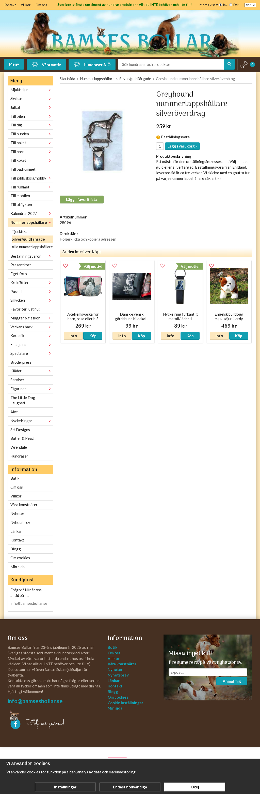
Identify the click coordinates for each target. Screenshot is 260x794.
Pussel (16, 291)
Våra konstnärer (24, 504)
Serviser (17, 379)
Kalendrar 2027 (23, 213)
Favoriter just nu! (25, 309)
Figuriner (18, 388)
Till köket (18, 160)
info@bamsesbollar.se (28, 603)
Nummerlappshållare (28, 222)
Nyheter (17, 513)
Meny (14, 64)
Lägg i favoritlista (81, 199)
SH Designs (20, 429)
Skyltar (16, 98)
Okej (195, 787)
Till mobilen (20, 195)
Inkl (225, 5)
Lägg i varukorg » (182, 146)
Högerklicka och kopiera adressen (88, 239)
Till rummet (19, 187)
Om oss (41, 5)
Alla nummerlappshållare (32, 246)
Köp (92, 335)
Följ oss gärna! (45, 723)
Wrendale (18, 447)
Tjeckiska (19, 231)
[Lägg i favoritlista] (65, 265)
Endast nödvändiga (130, 787)
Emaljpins (18, 344)
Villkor (25, 5)
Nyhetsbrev (20, 522)
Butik (14, 478)
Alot (14, 411)
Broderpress (20, 362)
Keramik (17, 335)
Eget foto (18, 273)
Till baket (18, 142)
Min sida (17, 566)
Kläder (16, 371)
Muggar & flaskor (25, 318)
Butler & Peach (23, 438)
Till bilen (17, 116)
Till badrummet (23, 169)
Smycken (17, 300)
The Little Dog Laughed (22, 400)
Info (73, 335)
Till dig (16, 125)
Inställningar (65, 787)
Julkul (15, 107)
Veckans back (21, 327)
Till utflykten (21, 204)
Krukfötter (19, 282)
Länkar (16, 531)
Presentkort (20, 264)
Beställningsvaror (25, 256)
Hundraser (19, 456)
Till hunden (19, 133)
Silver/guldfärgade (28, 239)
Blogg (15, 549)
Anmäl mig (232, 681)
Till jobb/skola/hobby (28, 178)
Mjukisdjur (19, 89)
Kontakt (10, 5)
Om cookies (20, 557)
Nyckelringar (21, 420)
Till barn (17, 151)
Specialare (19, 353)
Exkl (236, 5)
